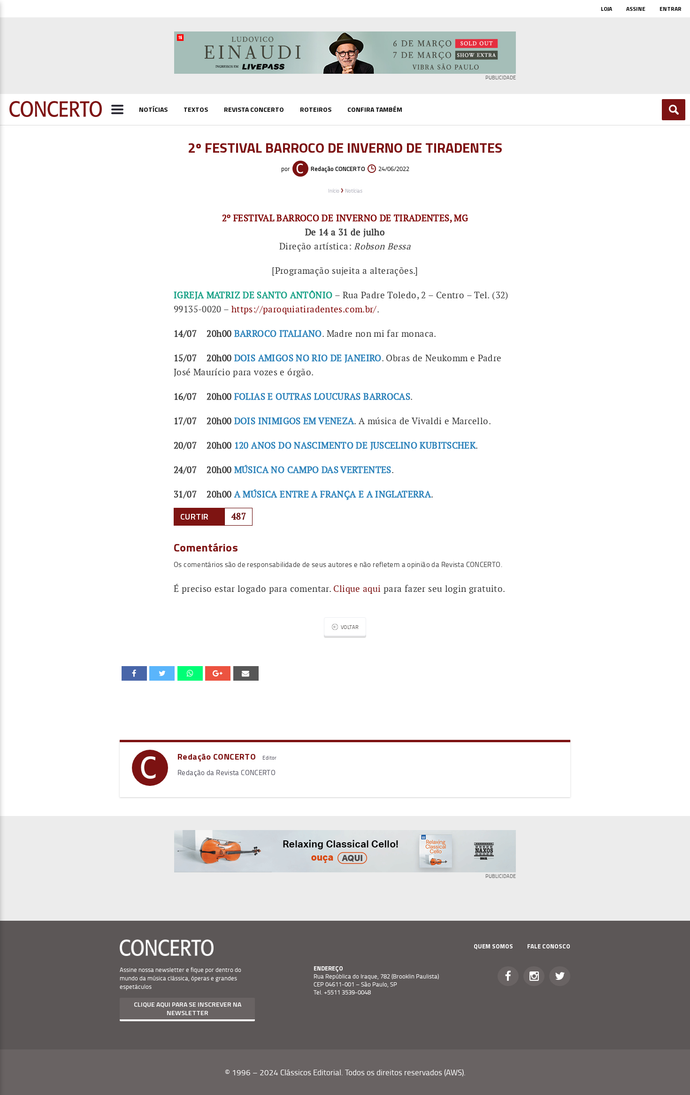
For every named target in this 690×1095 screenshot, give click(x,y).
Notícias (153, 109)
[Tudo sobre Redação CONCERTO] (150, 782)
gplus (217, 673)
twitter (162, 673)
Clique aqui (357, 589)
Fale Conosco (548, 946)
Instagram (533, 976)
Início (333, 190)
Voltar (350, 626)
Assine (635, 8)
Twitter (559, 976)
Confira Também (374, 109)
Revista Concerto (254, 109)
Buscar (674, 110)
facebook (134, 673)
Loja (606, 8)
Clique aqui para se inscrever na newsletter (187, 1008)
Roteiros (315, 109)
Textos (196, 109)
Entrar (670, 8)
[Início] (55, 114)
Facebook (508, 976)
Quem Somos (493, 946)
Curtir (194, 516)
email (190, 673)
